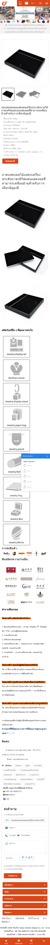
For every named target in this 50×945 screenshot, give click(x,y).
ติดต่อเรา (6, 922)
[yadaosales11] (4, 799)
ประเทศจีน (38, 766)
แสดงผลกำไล (30, 784)
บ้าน (9, 25)
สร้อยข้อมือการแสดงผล (12, 784)
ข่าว (45, 918)
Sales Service (28, 461)
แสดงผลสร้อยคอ (27, 779)
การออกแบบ (34, 775)
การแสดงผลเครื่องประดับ (29, 770)
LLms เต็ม (41, 934)
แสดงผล (18, 766)
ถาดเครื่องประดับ (27, 25)
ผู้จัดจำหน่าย (20, 775)
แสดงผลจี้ (40, 779)
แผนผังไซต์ (11, 934)
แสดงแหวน (8, 775)
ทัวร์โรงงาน (33, 918)
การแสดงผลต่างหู (10, 779)
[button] (20, 20)
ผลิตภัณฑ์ (20, 918)
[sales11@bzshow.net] (7, 799)
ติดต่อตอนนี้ (10, 161)
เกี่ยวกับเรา (7, 918)
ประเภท (16, 25)
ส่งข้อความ (12, 876)
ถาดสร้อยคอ (39, 25)
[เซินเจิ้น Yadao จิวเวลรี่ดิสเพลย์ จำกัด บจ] (4, 3)
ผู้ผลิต (28, 766)
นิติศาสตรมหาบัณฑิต (26, 934)
